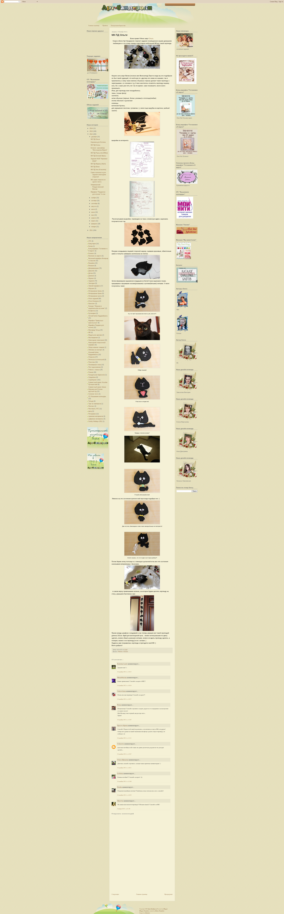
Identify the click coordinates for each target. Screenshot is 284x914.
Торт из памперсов (94, 404)
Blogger (166, 909)
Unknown (120, 744)
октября (94, 200)
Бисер (90, 246)
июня (93, 212)
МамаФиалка (122, 677)
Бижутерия (92, 243)
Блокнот (91, 253)
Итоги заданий (93, 298)
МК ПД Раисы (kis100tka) (99, 153)
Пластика (91, 362)
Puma (119, 705)
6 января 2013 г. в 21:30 (123, 809)
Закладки (91, 283)
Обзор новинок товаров (96, 347)
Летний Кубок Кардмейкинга (97, 316)
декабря (94, 137)
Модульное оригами (95, 335)
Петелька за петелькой (96, 359)
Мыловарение (93, 337)
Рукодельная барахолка (118, 25)
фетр (90, 411)
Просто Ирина (122, 725)
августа (93, 206)
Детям (90, 273)
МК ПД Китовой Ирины (98, 156)
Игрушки (91, 288)
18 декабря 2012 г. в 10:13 (124, 672)
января (93, 226)
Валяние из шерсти (94, 256)
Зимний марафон (94, 286)
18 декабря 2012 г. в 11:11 (124, 738)
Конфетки (91, 311)
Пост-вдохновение (94, 367)
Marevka (120, 801)
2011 (91, 230)
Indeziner (147, 913)
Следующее (115, 894)
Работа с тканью (94, 370)
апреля (93, 218)
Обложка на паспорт (95, 350)
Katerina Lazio (122, 664)
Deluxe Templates (159, 911)
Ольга (151, 38)
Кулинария (92, 313)
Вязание (91, 265)
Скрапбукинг (92, 380)
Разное (90, 372)
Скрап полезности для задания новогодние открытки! (98, 175)
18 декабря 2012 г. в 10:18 (124, 685)
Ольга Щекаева (122, 760)
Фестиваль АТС (93, 409)
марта (93, 221)
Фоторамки (92, 414)
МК (89, 332)
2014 (91, 128)
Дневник (91, 276)
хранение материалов (95, 416)
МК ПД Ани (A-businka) (98, 169)
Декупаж (91, 271)
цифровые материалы (95, 419)
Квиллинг (91, 303)
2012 (91, 134)
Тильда (90, 401)
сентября (94, 203)
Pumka (119, 787)
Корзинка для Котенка (98, 142)
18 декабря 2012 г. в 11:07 (124, 719)
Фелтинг (91, 406)
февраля (94, 224)
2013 (91, 131)
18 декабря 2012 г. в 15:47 (124, 754)
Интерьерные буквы (95, 291)
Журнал (91, 278)
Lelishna (120, 773)
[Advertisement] (128, 877)
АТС (89, 241)
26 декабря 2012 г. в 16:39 (124, 795)
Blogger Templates (144, 911)
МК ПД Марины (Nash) (98, 164)
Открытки (91, 357)
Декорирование (93, 268)
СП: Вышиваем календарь (97, 396)
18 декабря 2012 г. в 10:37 (124, 699)
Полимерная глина (94, 365)
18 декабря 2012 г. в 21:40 (124, 781)
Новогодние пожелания (96, 340)
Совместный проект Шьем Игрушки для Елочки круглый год (97, 389)
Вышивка (91, 263)
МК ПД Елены (95, 145)
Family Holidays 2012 (95, 421)
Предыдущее (168, 894)
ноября (93, 198)
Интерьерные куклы (95, 296)
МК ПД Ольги (95, 139)
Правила (105, 25)
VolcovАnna (121, 691)
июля (93, 209)
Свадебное (92, 377)
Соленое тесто (93, 394)
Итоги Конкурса (93, 301)
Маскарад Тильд (94, 330)
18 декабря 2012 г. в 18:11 (124, 767)
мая (92, 215)
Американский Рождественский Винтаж (97, 187)
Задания (91, 281)
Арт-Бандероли (152, 909)
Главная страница (93, 25)
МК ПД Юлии (95, 167)
